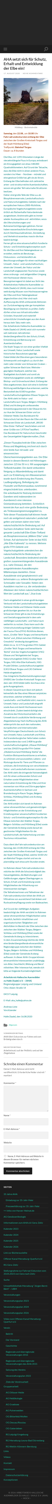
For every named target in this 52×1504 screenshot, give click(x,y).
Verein (7, 1327)
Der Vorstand (12, 1339)
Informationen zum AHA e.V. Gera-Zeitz (23, 1222)
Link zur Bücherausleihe (15, 1252)
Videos (7, 1457)
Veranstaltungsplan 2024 (16, 1306)
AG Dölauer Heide (15, 1392)
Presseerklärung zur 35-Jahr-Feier (23, 1206)
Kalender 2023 (11, 1228)
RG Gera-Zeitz (11, 1264)
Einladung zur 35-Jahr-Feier (19, 1200)
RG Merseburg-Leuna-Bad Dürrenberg (25, 1440)
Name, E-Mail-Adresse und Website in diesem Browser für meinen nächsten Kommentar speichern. (24, 1159)
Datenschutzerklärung (17, 1475)
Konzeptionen (11, 1479)
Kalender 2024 (11, 1234)
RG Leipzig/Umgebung (17, 1434)
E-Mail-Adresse (12, 1129)
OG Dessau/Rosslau (16, 1422)
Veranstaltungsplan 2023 (16, 1300)
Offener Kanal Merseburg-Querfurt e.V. (23, 1258)
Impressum (9, 1469)
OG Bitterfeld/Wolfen (17, 1416)
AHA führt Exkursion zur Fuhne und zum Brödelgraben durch (22, 1036)
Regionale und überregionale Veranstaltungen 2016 (20, 1353)
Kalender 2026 (11, 1246)
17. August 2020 (12, 73)
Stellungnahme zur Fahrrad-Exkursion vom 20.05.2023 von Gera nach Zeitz (25, 1272)
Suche (7, 1279)
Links (6, 1451)
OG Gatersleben (14, 1428)
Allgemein (13, 1025)
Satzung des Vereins (16, 1369)
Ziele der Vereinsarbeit (17, 1381)
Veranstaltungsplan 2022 (18, 1375)
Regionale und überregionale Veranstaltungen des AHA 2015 (21, 1362)
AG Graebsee (12, 1404)
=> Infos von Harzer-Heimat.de (19, 1210)
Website (8, 1142)
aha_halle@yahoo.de (21, 1000)
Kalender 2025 (11, 1240)
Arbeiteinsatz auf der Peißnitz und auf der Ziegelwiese (23, 1050)
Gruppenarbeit (11, 1386)
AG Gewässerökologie (15, 1216)
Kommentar (10, 1083)
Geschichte (11, 1345)
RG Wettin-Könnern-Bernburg (21, 1446)
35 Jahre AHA (10, 1194)
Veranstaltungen (12, 1294)
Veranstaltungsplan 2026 (16, 1312)
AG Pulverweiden (14, 1410)
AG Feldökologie (14, 1398)
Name (7, 1115)
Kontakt (8, 1463)
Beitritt (9, 1333)
